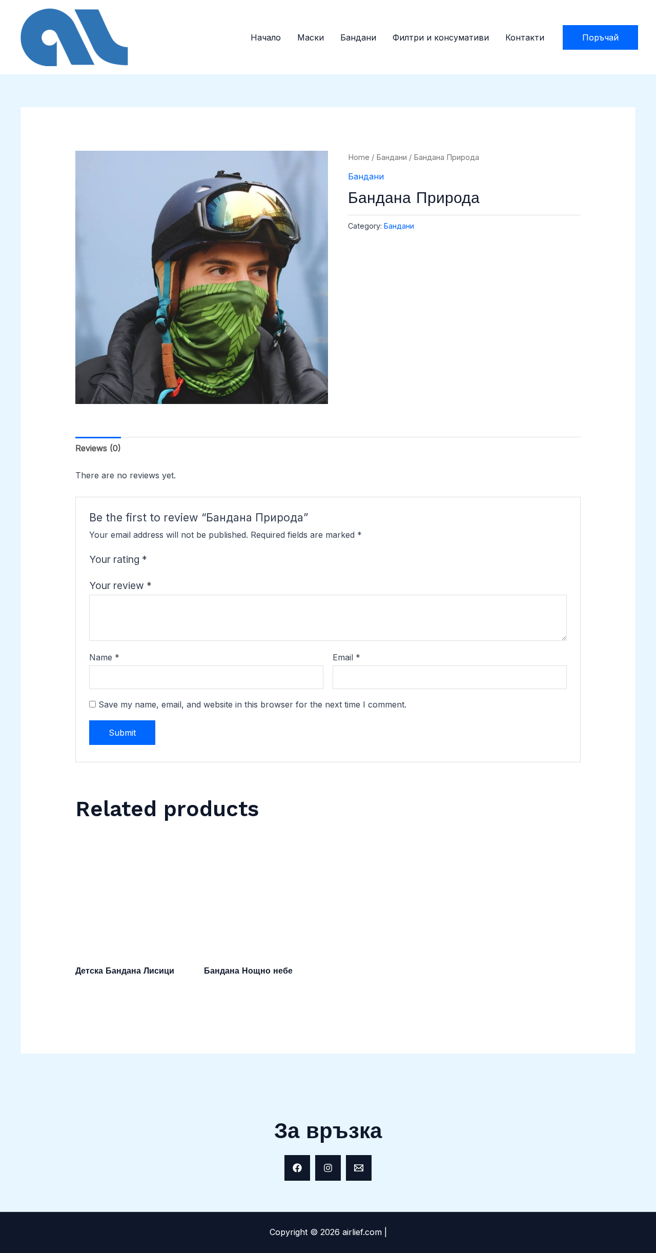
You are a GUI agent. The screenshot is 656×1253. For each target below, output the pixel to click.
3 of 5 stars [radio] (182, 559)
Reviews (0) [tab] (98, 448)
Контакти (524, 37)
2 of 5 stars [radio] (169, 559)
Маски (310, 37)
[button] (600, 37)
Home (359, 157)
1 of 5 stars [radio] (157, 559)
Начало (266, 37)
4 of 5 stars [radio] (194, 559)
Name (104, 657)
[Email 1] (359, 1168)
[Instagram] (328, 1168)
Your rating (118, 559)
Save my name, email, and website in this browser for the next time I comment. (252, 704)
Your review (120, 585)
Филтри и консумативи (441, 37)
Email (346, 657)
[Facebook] (297, 1168)
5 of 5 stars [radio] (207, 559)
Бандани (358, 37)
